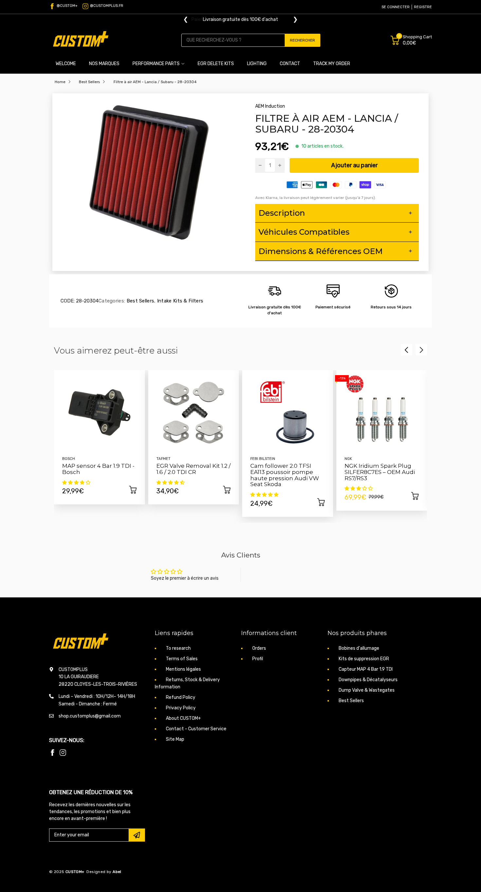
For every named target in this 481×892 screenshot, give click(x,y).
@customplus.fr (106, 6)
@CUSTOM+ (67, 6)
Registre (423, 7)
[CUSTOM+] (82, 40)
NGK (348, 459)
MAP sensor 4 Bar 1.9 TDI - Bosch (98, 469)
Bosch (68, 459)
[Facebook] (52, 752)
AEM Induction (270, 106)
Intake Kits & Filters (180, 301)
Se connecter (396, 7)
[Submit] (137, 835)
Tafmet (163, 459)
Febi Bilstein (262, 459)
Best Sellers (139, 301)
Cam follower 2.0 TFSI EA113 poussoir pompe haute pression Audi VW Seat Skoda (284, 475)
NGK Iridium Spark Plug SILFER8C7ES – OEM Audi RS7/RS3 (380, 472)
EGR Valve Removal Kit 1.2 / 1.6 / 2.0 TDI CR (193, 469)
